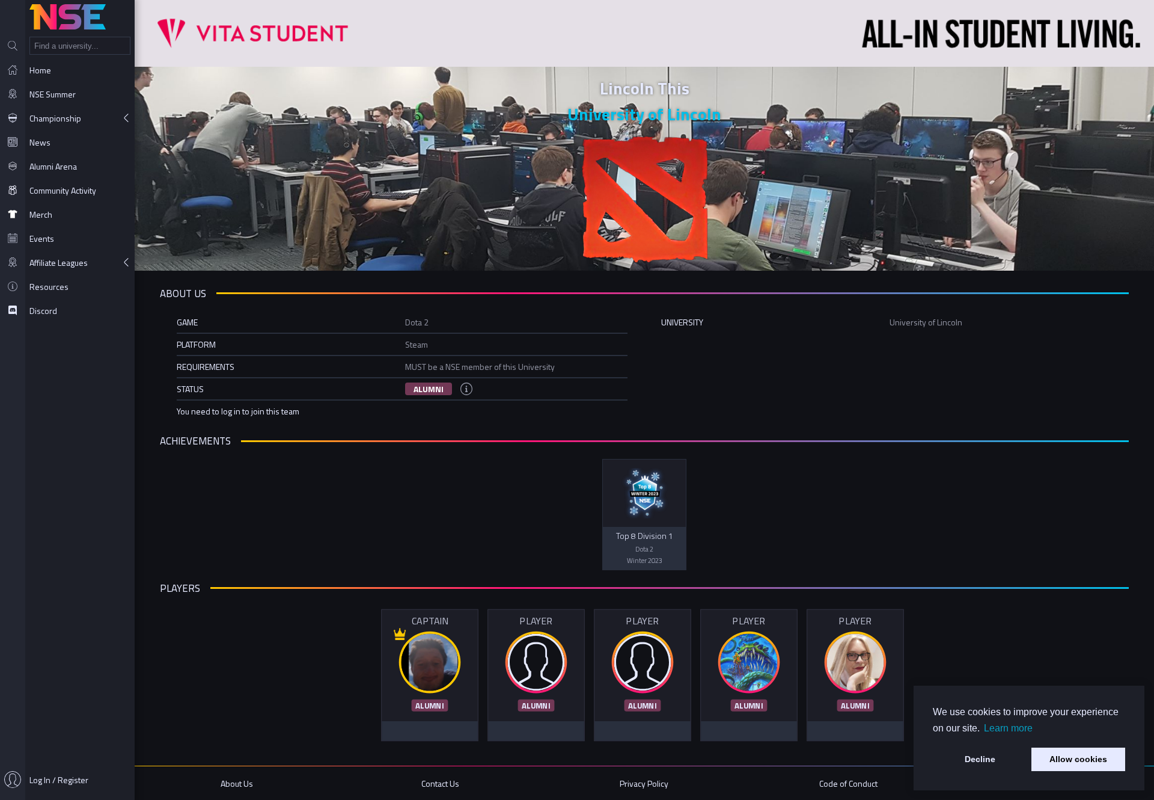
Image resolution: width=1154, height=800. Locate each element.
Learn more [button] (1008, 728)
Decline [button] (980, 759)
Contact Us (440, 783)
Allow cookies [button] (1078, 759)
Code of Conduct (848, 783)
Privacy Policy (644, 783)
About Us (237, 783)
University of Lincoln (644, 114)
